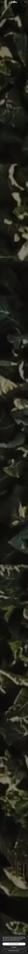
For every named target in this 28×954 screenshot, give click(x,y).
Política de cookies (15, 940)
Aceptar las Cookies (14, 943)
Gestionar (14, 947)
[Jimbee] (14, 1)
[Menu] (25, 2)
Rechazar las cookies (14, 950)
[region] (14, 944)
